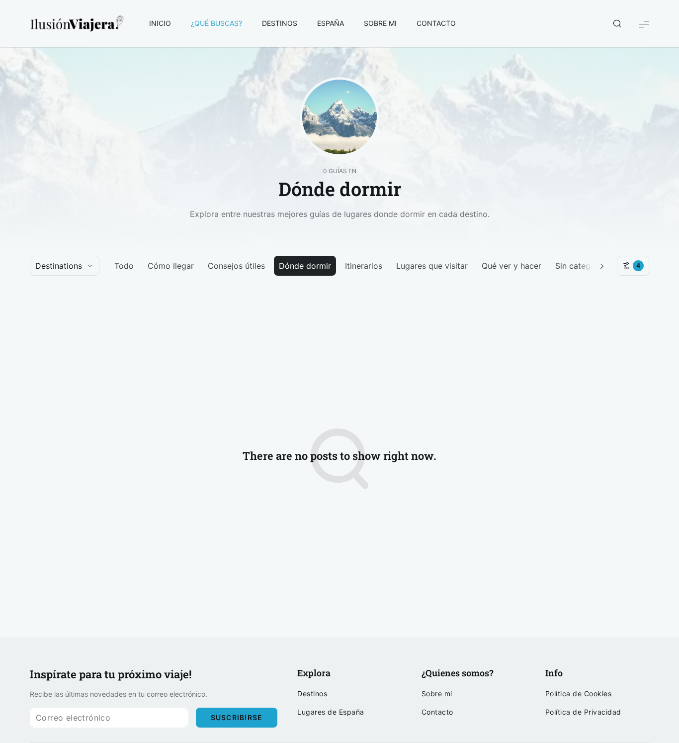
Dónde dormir (305, 266)
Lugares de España (330, 712)
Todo (124, 266)
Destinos (312, 694)
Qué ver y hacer (511, 266)
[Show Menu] (644, 23)
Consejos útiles (236, 266)
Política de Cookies (578, 694)
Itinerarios (363, 266)
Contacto (437, 712)
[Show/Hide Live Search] (617, 24)
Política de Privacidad (583, 712)
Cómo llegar (171, 266)
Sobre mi (437, 694)
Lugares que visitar (432, 266)
